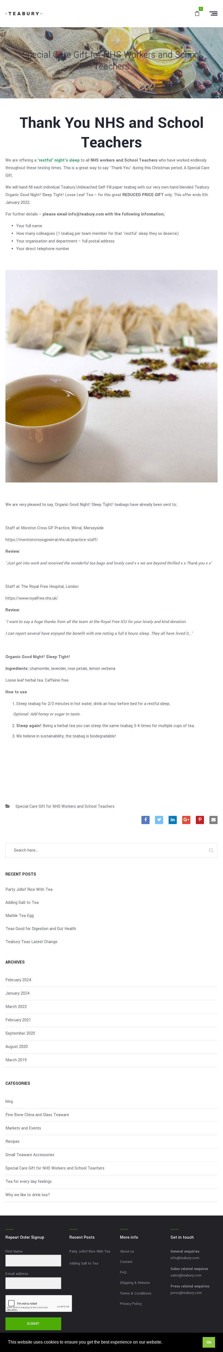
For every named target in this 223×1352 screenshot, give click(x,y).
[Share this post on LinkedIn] (173, 820)
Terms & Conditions (135, 1293)
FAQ (123, 1272)
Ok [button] (209, 1342)
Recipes (12, 1141)
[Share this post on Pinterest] (200, 820)
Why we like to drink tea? (27, 1195)
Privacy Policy (131, 1303)
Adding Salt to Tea (22, 903)
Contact (126, 1261)
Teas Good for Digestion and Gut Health (40, 929)
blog (9, 1101)
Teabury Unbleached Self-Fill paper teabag (98, 187)
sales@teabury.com (186, 1275)
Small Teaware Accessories (29, 1155)
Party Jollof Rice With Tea (28, 889)
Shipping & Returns (135, 1282)
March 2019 (16, 1060)
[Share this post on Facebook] (145, 820)
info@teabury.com (185, 1258)
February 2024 (18, 980)
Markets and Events (23, 1128)
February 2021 (18, 1020)
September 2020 (20, 1033)
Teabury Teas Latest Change (31, 942)
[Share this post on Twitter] (159, 820)
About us (127, 1251)
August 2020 (16, 1047)
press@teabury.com (186, 1292)
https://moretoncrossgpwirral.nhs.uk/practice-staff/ (51, 540)
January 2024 (17, 993)
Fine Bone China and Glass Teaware (37, 1115)
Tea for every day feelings (28, 1181)
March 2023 (16, 1007)
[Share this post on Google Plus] (186, 820)
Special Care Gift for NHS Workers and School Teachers (65, 806)
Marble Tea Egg (19, 916)
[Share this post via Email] (213, 820)
